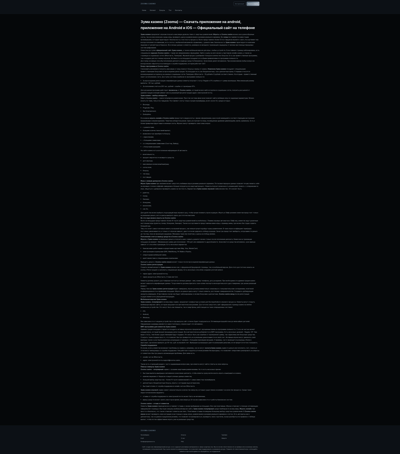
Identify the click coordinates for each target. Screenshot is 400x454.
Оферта (224, 438)
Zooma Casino (148, 4)
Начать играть (253, 4)
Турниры (224, 435)
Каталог (153, 10)
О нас (183, 438)
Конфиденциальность (148, 441)
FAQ (182, 441)
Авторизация (239, 4)
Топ (170, 10)
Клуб (142, 438)
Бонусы (162, 10)
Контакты (178, 10)
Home (144, 10)
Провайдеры (145, 435)
